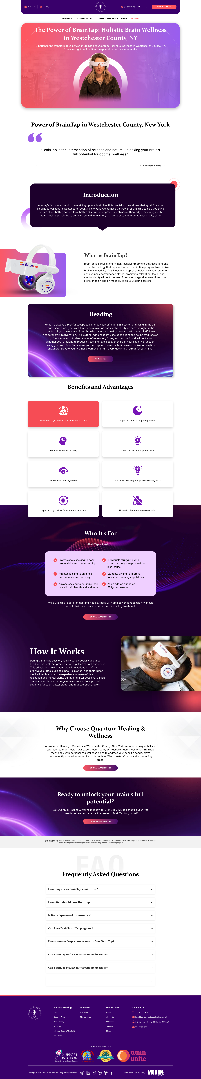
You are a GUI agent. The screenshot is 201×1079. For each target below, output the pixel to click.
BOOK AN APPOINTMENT (100, 617)
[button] (67, 18)
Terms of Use (128, 1073)
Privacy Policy (140, 1073)
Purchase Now (100, 359)
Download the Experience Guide (100, 369)
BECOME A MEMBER (164, 7)
